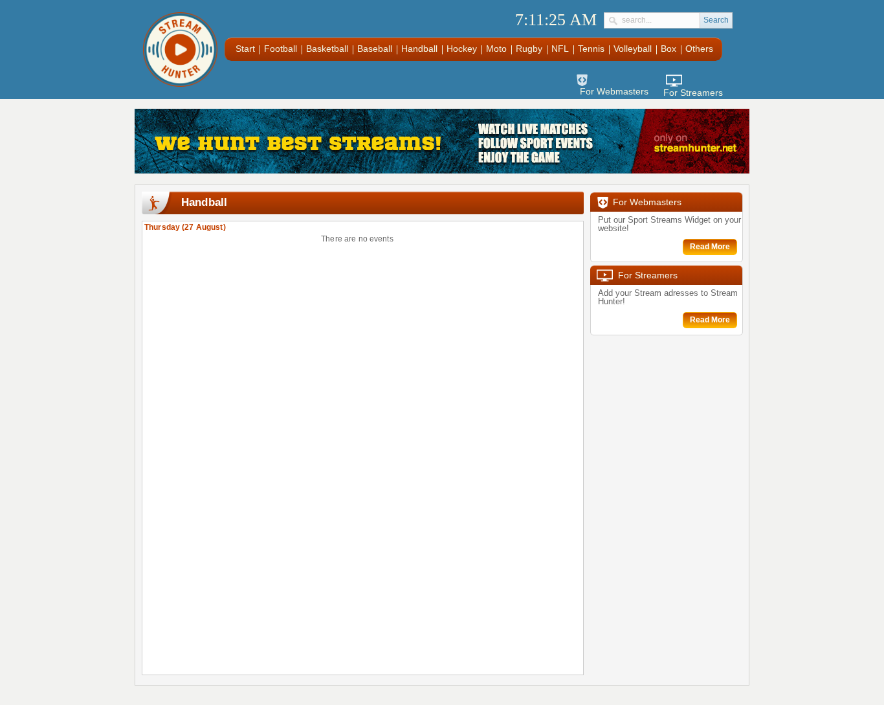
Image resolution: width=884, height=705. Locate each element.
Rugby (529, 48)
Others (699, 48)
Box (668, 48)
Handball (419, 48)
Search (716, 20)
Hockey (462, 48)
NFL (560, 48)
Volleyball (632, 48)
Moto (496, 48)
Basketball (327, 48)
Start (245, 48)
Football (280, 48)
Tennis (591, 48)
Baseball (374, 48)
